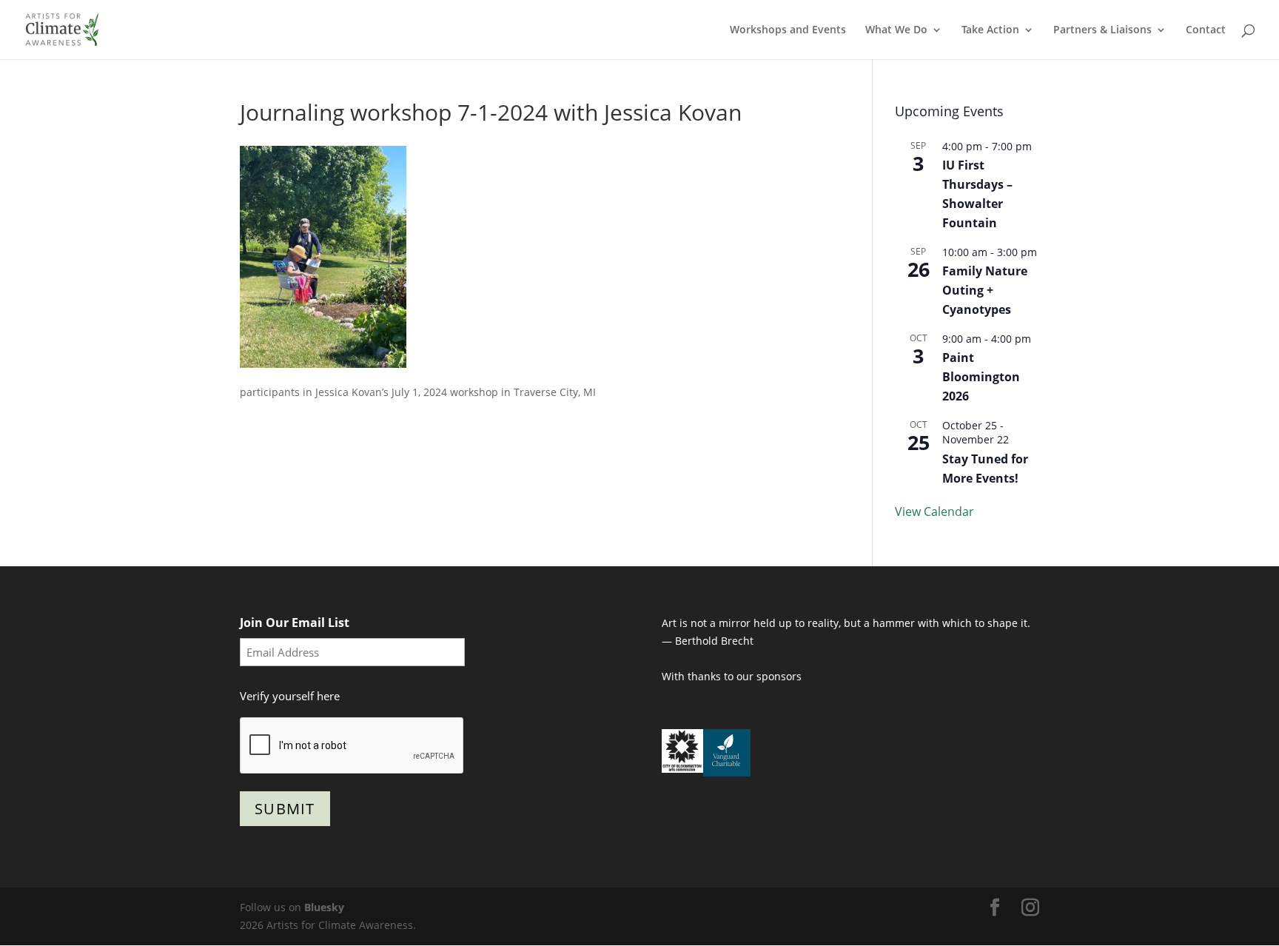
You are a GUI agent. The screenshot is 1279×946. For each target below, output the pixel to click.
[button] (995, 908)
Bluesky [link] (324, 907)
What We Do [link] (896, 30)
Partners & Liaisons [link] (1102, 30)
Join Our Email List (294, 622)
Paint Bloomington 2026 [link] (981, 376)
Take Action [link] (990, 30)
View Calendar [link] (934, 511)
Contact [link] (1206, 30)
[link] (62, 28)
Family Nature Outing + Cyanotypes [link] (984, 290)
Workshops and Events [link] (788, 30)
